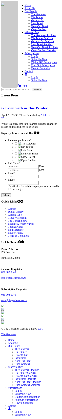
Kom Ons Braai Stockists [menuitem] (28, 381)
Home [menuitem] (11, 340)
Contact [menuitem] (12, 405)
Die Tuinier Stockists (42, 38)
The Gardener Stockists (43, 35)
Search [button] (37, 89)
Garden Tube (15, 214)
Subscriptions (32, 53)
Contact (29, 71)
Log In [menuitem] (18, 390)
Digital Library (15, 211)
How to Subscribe (40, 68)
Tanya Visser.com (17, 217)
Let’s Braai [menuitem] (20, 357)
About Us (30, 8)
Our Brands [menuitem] (14, 346)
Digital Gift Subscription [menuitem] (27, 396)
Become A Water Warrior (21, 223)
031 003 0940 (8, 272)
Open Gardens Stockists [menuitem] (27, 384)
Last (41, 169)
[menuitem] (9, 408)
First (41, 166)
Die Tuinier (37, 17)
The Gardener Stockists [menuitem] (27, 369)
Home (28, 5)
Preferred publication (19, 140)
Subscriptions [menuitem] (15, 387)
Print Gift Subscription (43, 65)
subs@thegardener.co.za (14, 300)
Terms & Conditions (18, 235)
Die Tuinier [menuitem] (20, 351)
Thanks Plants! (15, 226)
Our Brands (31, 11)
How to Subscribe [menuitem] (24, 402)
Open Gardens (38, 29)
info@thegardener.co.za (13, 277)
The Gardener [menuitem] (22, 349)
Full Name (14, 163)
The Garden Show (17, 220)
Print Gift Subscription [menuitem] (26, 399)
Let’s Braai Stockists (42, 44)
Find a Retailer (15, 229)
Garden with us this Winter (24, 108)
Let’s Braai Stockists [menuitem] (25, 378)
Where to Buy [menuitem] (15, 366)
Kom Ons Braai (39, 26)
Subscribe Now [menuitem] (23, 393)
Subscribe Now (39, 59)
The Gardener (38, 14)
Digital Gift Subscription (44, 62)
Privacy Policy (15, 232)
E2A (40, 328)
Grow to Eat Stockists (42, 41)
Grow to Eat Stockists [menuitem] (26, 375)
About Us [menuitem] (13, 343)
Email (11, 173)
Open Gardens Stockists (43, 50)
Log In (34, 56)
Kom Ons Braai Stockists (44, 47)
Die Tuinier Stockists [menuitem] (25, 372)
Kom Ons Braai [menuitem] (23, 360)
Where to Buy (32, 32)
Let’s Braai (37, 23)
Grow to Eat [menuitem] (21, 354)
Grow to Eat (37, 20)
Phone (11, 179)
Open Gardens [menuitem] (22, 363)
